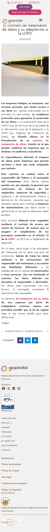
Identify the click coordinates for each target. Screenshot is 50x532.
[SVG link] (11, 522)
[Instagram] (19, 388)
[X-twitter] (8, 388)
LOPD (11, 239)
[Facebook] (3, 388)
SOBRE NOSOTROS (8, 418)
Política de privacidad (11, 464)
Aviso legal (6, 476)
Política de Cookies (10, 470)
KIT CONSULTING (8, 441)
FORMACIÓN (6, 432)
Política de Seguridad (11, 489)
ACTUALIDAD (6, 436)
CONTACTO (34, 2)
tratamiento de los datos (34, 298)
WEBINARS (5, 427)
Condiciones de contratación (14, 483)
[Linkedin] (13, 388)
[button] (40, 20)
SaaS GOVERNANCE (9, 445)
